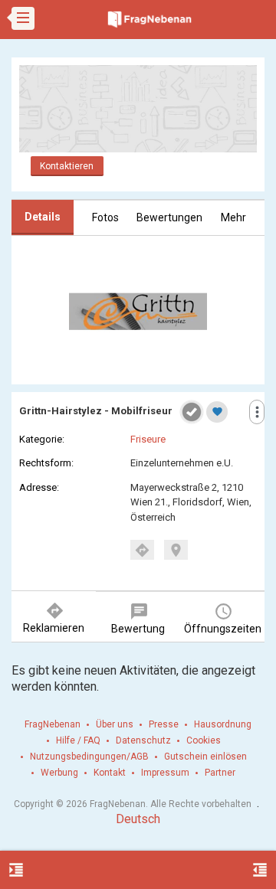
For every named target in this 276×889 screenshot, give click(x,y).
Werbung (59, 772)
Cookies (203, 740)
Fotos (105, 217)
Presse (164, 724)
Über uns (114, 724)
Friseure (148, 439)
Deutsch (138, 819)
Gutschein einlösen (205, 756)
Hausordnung (222, 724)
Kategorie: (41, 439)
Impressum (165, 772)
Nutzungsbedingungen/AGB (89, 756)
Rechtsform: (46, 463)
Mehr (233, 217)
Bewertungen (169, 217)
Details (43, 217)
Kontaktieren (67, 166)
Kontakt (110, 772)
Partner (220, 772)
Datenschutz (143, 740)
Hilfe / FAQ (78, 740)
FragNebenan (52, 724)
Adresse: (39, 487)
